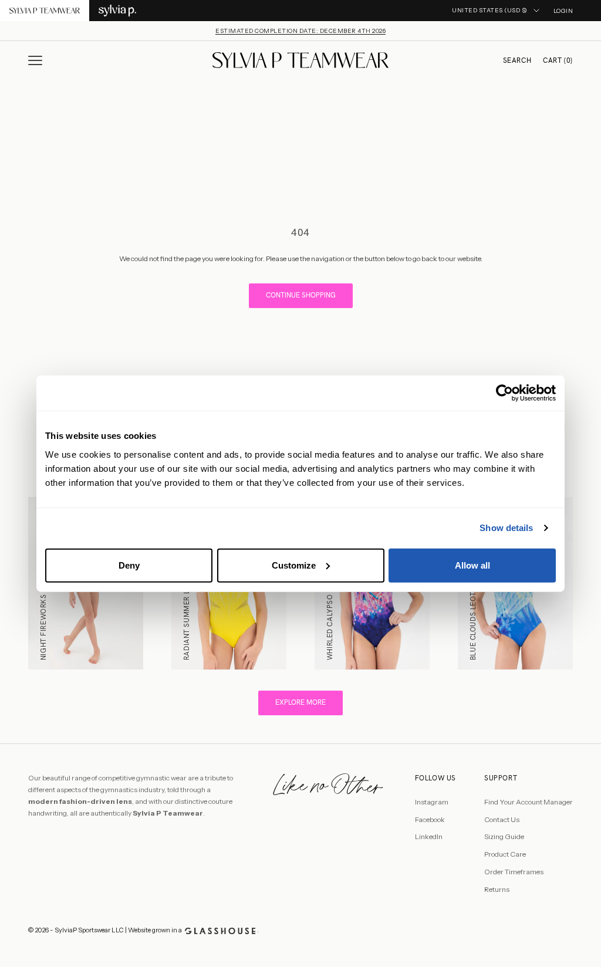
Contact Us (501, 819)
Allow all (472, 565)
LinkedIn (429, 836)
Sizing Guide (504, 836)
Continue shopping (301, 295)
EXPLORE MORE (300, 702)
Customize (294, 565)
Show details (506, 528)
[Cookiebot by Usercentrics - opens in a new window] (504, 393)
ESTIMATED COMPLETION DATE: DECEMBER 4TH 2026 (300, 31)
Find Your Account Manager (528, 801)
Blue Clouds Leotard (473, 619)
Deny (129, 565)
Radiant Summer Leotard (186, 611)
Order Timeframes (513, 871)
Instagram (431, 801)
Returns (496, 889)
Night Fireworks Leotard (43, 610)
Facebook (430, 819)
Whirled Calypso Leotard (330, 610)
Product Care (505, 854)
